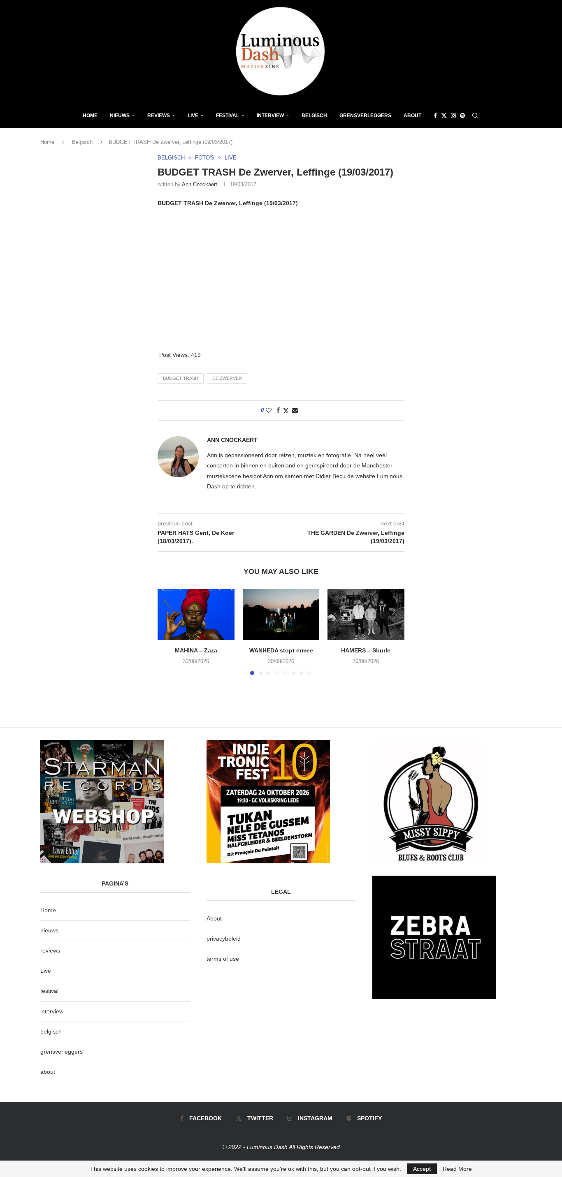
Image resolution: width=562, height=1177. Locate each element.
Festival (227, 115)
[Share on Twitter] (286, 410)
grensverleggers (61, 1051)
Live (193, 115)
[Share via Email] (295, 410)
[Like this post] (269, 410)
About (412, 115)
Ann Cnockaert (199, 184)
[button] (169, 631)
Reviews (158, 115)
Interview (270, 115)
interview (51, 1011)
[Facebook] (435, 115)
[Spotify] (462, 115)
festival (49, 990)
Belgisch (314, 115)
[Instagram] (453, 115)
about (47, 1071)
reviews (50, 950)
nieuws (120, 115)
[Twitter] (444, 115)
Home (90, 115)
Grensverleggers (365, 115)
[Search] (475, 115)
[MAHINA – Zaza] (196, 614)
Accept (422, 1168)
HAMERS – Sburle (366, 650)
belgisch (51, 1031)
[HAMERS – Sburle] (365, 614)
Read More (457, 1169)
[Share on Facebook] (278, 410)
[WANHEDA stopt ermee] (281, 614)
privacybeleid (224, 938)
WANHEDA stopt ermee (281, 650)
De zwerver (227, 378)
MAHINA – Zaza (196, 650)
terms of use (223, 958)
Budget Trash (180, 378)
